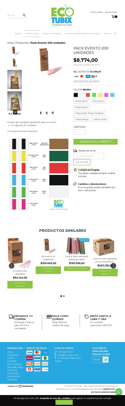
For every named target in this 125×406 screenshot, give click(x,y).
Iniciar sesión (111, 12)
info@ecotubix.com (68, 355)
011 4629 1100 (65, 352)
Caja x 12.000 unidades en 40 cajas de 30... (105, 260)
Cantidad (79, 127)
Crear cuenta (97, 12)
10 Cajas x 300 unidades (20, 272)
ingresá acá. (109, 389)
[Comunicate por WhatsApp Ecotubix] (118, 391)
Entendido (64, 402)
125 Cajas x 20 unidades (48, 258)
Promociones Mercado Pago (82, 33)
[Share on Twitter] (46, 113)
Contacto (12, 379)
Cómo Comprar (52, 33)
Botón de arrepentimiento (104, 392)
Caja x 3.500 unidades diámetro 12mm (76, 258)
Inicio (18, 33)
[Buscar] (24, 15)
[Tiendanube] (20, 387)
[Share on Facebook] (41, 113)
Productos (32, 33)
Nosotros (110, 33)
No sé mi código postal (83, 168)
